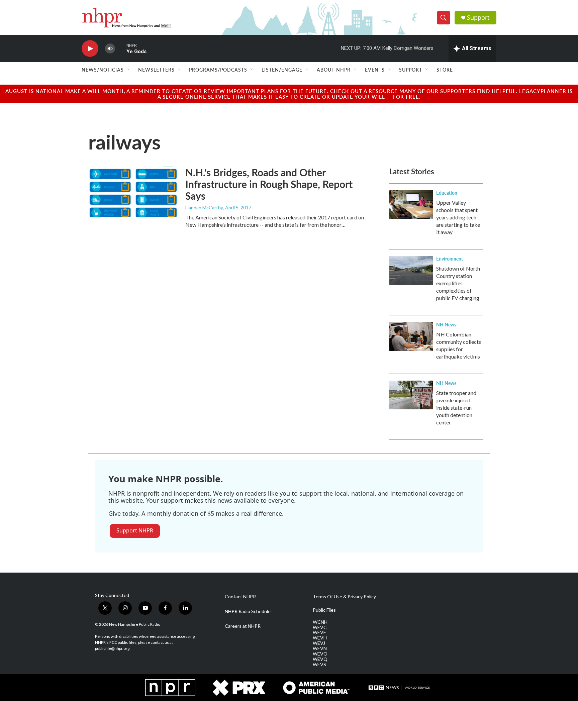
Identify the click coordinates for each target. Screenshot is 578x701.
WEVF (319, 632)
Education (446, 192)
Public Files (324, 610)
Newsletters (156, 69)
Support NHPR (134, 530)
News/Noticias (103, 69)
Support (478, 17)
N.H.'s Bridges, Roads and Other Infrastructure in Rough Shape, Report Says (269, 184)
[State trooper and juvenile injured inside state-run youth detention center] (411, 395)
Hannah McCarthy (204, 207)
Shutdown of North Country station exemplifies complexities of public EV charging (458, 283)
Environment (449, 258)
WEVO (320, 654)
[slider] (121, 48)
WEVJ (319, 643)
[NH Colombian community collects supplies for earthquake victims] (411, 336)
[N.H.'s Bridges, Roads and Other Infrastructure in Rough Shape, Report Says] (133, 192)
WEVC (320, 627)
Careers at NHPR (243, 626)
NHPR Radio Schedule (248, 611)
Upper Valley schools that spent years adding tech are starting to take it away (458, 217)
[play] (90, 49)
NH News (446, 324)
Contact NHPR (240, 596)
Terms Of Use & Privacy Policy (344, 596)
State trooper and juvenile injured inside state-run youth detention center (456, 407)
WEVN (320, 648)
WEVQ (320, 659)
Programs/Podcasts (218, 69)
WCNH (320, 622)
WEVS (319, 664)
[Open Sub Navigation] (128, 69)
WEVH (320, 637)
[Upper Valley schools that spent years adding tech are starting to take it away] (411, 204)
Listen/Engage (282, 69)
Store (445, 69)
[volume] (110, 48)
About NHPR (334, 69)
